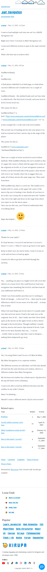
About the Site (13, 503)
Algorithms (8, 529)
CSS (41, 524)
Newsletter (38, 537)
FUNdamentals (33, 533)
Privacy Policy (6, 464)
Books (19, 537)
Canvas (11, 533)
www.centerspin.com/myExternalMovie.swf (20, 120)
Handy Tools (13, 507)
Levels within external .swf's (12, 422)
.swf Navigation (11, 12)
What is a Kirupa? (14, 498)
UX (4, 533)
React (38, 529)
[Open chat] (42, 567)
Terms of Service (32, 460)
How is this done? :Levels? (11, 439)
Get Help (11, 512)
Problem (4, 417)
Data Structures (24, 529)
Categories (11, 460)
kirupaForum (5, 7)
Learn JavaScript (12, 524)
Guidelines (21, 460)
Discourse (14, 469)
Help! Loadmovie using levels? (13, 430)
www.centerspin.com (19, 147)
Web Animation (30, 524)
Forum (27, 537)
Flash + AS (8, 537)
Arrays (20, 533)
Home (3, 460)
